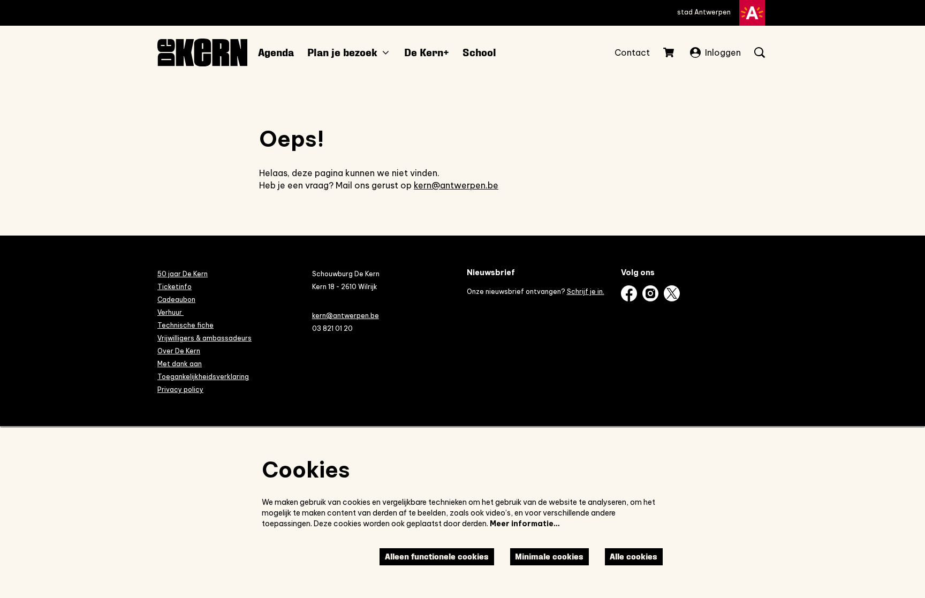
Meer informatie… (525, 523)
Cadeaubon (176, 300)
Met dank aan (179, 364)
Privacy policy (180, 389)
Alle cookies (633, 556)
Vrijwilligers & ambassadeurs (204, 338)
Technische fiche (185, 325)
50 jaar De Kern (182, 274)
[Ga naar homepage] (202, 52)
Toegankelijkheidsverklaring (203, 377)
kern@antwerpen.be (456, 185)
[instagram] (650, 293)
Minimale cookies (549, 556)
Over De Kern (178, 351)
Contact (632, 52)
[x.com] (672, 293)
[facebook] (629, 293)
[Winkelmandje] (670, 52)
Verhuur (170, 312)
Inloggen (723, 52)
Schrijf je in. (585, 291)
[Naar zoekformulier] (760, 52)
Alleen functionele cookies (437, 556)
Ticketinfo (174, 287)
